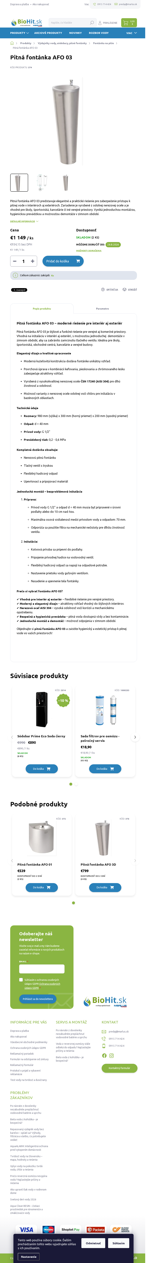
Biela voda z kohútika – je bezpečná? (70, 1059)
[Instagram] (111, 1055)
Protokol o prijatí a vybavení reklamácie (25, 1072)
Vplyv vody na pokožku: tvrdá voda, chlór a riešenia (26, 1168)
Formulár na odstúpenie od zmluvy (29, 1059)
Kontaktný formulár (119, 1068)
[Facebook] (104, 1055)
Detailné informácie (22, 221)
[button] (71, 784)
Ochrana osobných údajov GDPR (28, 1048)
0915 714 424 (116, 1038)
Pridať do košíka (57, 261)
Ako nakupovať (40, 4)
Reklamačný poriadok (22, 1053)
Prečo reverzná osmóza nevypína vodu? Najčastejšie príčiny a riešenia (28, 1180)
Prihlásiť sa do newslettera (38, 999)
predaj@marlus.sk (119, 1031)
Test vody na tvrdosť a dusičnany (28, 1080)
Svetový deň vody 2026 (23, 1199)
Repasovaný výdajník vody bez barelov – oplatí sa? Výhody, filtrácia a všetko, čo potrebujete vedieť (28, 1134)
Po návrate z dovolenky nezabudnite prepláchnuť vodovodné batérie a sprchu (71, 1034)
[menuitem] (20, 33)
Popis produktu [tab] (42, 308)
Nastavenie (28, 1257)
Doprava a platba (19, 4)
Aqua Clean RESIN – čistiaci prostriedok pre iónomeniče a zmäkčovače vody (26, 1209)
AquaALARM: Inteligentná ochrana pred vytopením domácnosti (29, 1148)
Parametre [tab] (102, 308)
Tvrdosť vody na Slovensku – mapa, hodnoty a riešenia (26, 1158)
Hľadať (92, 22)
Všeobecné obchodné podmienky (28, 1042)
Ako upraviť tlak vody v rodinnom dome (28, 1191)
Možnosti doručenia (88, 250)
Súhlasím (119, 1243)
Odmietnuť (93, 1243)
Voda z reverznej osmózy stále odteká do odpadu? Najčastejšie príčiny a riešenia (73, 1047)
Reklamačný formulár (22, 1065)
